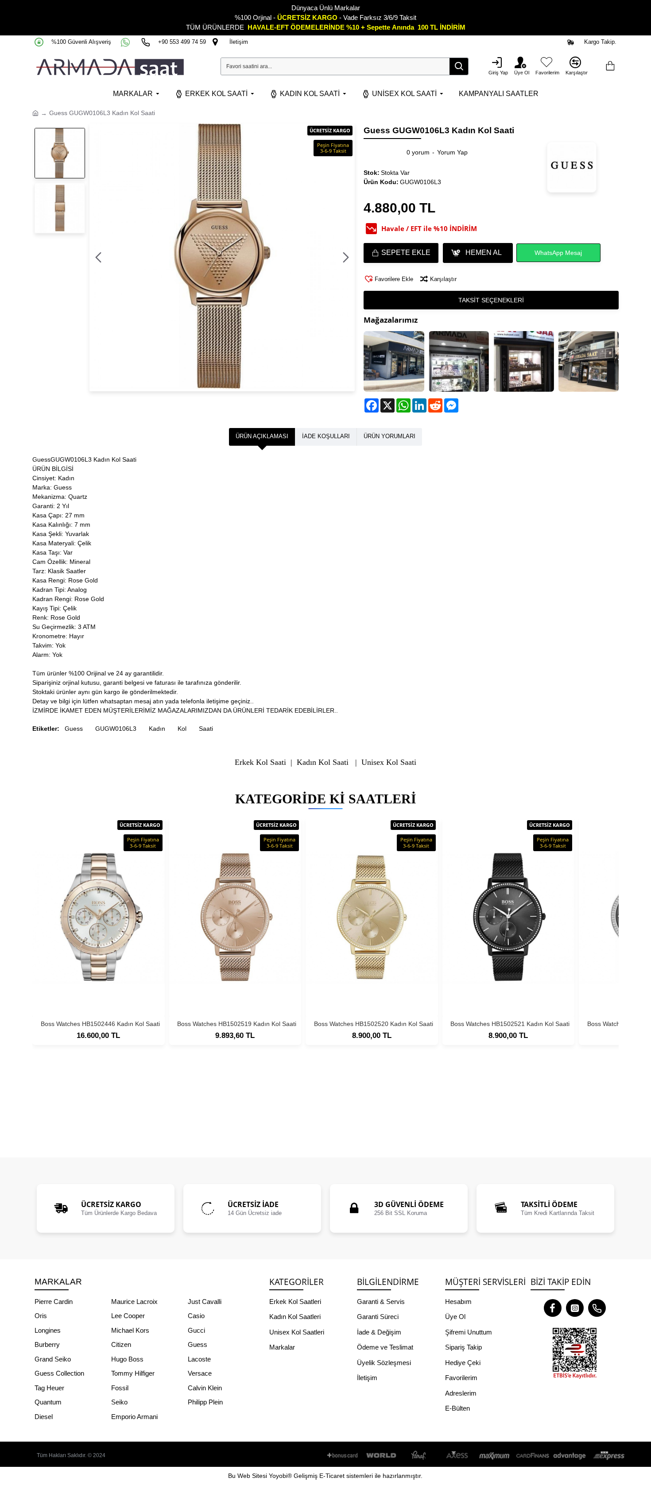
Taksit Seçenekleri (491, 300)
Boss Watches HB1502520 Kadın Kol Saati (373, 1023)
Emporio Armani (134, 1416)
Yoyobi (278, 1475)
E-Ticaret (332, 1475)
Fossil (119, 1388)
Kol (182, 728)
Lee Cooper (128, 1315)
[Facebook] (553, 1308)
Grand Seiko (53, 1359)
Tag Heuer (49, 1388)
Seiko (119, 1402)
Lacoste (199, 1359)
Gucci (196, 1330)
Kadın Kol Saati (323, 762)
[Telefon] (597, 1308)
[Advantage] (570, 1455)
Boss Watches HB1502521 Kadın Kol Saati (510, 1023)
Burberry (47, 1344)
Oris (41, 1315)
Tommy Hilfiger (133, 1373)
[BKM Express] (607, 1455)
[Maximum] (494, 1455)
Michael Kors (130, 1330)
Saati (206, 728)
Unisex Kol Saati (388, 762)
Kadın (157, 728)
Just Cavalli (204, 1301)
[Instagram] (575, 1308)
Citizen (121, 1344)
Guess (74, 728)
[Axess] (457, 1455)
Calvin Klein (205, 1388)
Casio (196, 1315)
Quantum (48, 1402)
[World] (381, 1455)
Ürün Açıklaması (262, 436)
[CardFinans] (532, 1455)
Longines (48, 1330)
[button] (98, 257)
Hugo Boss (127, 1359)
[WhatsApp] (126, 42)
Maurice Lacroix (134, 1301)
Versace (200, 1373)
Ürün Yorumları (389, 436)
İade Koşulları (326, 436)
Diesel (44, 1416)
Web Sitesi (252, 1475)
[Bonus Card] (344, 1455)
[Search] (459, 66)
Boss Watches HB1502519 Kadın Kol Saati (236, 1023)
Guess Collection (59, 1373)
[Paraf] (419, 1455)
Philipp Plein (205, 1402)
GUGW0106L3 (115, 728)
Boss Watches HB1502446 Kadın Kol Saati (100, 1023)
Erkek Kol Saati (260, 762)
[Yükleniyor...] (610, 66)
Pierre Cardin (54, 1301)
